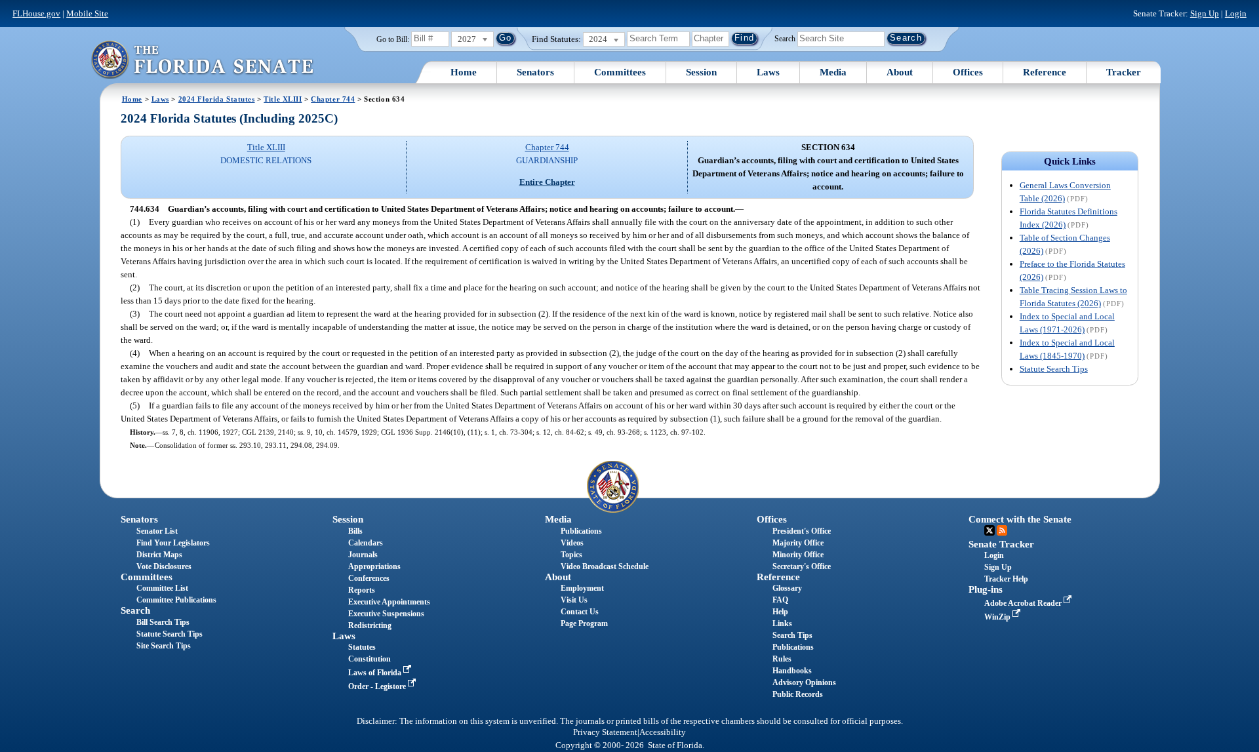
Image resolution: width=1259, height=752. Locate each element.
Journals (363, 554)
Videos (572, 542)
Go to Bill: (392, 39)
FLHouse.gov (36, 13)
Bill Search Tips (163, 622)
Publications (581, 531)
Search (784, 38)
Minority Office (798, 554)
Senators (535, 72)
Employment (582, 588)
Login (1236, 13)
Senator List (157, 531)
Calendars (365, 542)
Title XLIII (283, 99)
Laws (768, 72)
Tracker (1123, 72)
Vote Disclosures (163, 566)
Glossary (787, 588)
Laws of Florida (375, 672)
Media (833, 72)
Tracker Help (1006, 579)
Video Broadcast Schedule (605, 566)
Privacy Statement (605, 732)
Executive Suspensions (386, 613)
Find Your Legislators (173, 542)
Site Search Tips (163, 645)
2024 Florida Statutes (216, 99)
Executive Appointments (389, 601)
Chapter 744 (333, 99)
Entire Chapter (547, 182)
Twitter (989, 530)
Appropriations (374, 566)
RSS (1002, 530)
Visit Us (574, 599)
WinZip (998, 617)
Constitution (369, 658)
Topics (571, 554)
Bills (355, 531)
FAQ (780, 599)
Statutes (362, 647)
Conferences (369, 578)
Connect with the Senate (1020, 519)
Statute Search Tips (1054, 369)
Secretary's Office (801, 566)
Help (780, 611)
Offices (968, 72)
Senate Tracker (1001, 544)
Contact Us (580, 611)
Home (463, 72)
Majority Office (798, 542)
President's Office (801, 531)
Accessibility (662, 732)
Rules (781, 658)
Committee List (162, 588)
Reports (361, 590)
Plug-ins (986, 589)
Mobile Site (87, 13)
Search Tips (792, 635)
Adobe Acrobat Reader (1024, 603)
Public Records (797, 694)
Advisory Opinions (804, 682)
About (900, 72)
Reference (1044, 72)
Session (701, 72)
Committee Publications (176, 599)
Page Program (584, 623)
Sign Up (1204, 13)
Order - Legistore (378, 686)
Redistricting (369, 625)
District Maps (159, 554)
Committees (620, 72)
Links (782, 623)
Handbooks (792, 670)
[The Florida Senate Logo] (201, 59)
